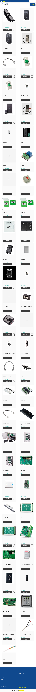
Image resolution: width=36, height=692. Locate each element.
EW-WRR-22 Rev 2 (6, 118)
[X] (3, 686)
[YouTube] (5, 686)
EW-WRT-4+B (5, 259)
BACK (32, 4)
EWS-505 (4, 189)
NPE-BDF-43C (5, 587)
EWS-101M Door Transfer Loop (8, 376)
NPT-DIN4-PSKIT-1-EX (6, 447)
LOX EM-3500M (5, 400)
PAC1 (21, 517)
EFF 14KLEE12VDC (6, 517)
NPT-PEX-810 (23, 470)
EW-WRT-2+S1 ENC (6, 48)
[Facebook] (1, 686)
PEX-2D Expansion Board (7, 564)
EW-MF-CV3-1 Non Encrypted (25, 118)
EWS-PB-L (5, 95)
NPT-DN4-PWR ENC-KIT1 (25, 447)
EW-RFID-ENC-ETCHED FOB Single (9, 353)
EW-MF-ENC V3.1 (23, 48)
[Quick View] (14, 30)
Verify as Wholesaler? (32, 1)
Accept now (21, 690)
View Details (8, 29)
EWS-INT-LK (23, 400)
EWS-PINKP (23, 259)
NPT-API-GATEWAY (6, 611)
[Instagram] (6, 686)
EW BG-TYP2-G (23, 212)
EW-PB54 (22, 189)
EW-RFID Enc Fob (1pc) (24, 95)
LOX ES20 (22, 376)
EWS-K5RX (5, 142)
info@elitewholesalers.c (23, 680)
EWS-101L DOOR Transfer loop (8, 423)
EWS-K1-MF (23, 142)
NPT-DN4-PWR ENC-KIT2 (7, 470)
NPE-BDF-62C (23, 587)
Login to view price (6, 27)
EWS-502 (22, 165)
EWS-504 (4, 165)
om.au (28, 680)
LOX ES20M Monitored (24, 353)
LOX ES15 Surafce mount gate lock (26, 306)
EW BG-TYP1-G (5, 212)
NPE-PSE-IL (23, 611)
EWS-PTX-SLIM (5, 306)
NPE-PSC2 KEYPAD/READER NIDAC (27, 564)
